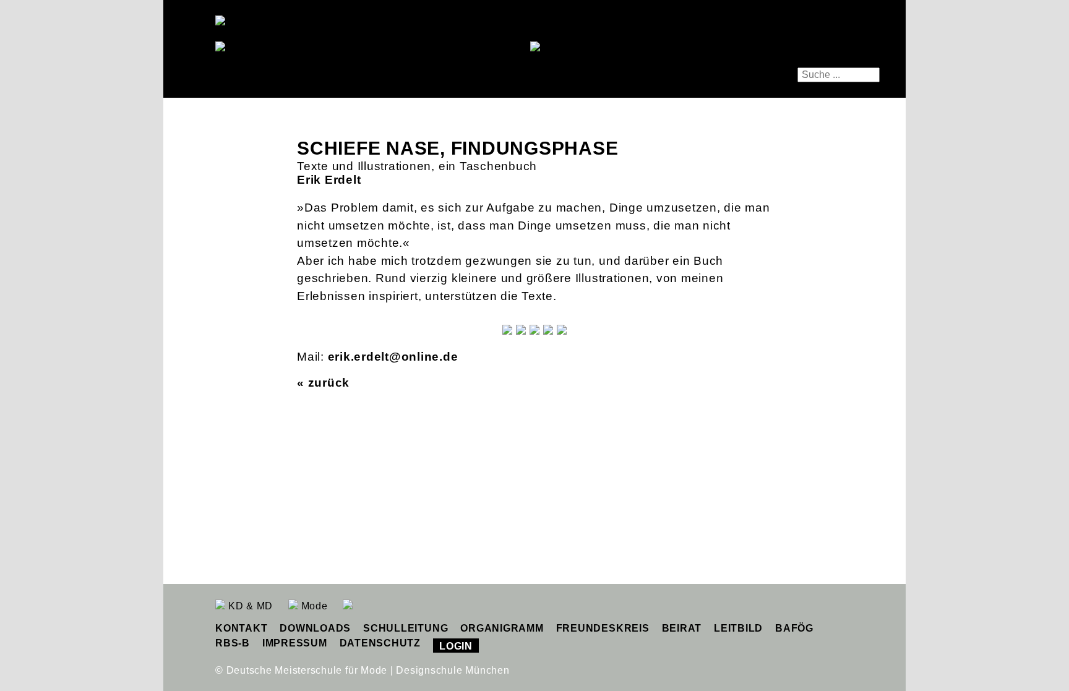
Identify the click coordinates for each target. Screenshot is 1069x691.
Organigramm (501, 628)
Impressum (294, 643)
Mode (313, 606)
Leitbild (738, 628)
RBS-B (232, 643)
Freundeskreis (603, 628)
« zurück (323, 382)
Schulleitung (405, 628)
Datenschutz (380, 643)
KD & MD (249, 606)
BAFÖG (794, 628)
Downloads (315, 628)
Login (456, 646)
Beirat (682, 628)
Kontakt (241, 628)
